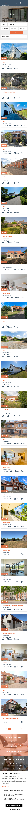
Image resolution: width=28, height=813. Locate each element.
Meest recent (5, 36)
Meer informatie (5, 786)
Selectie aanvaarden (14, 809)
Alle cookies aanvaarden (14, 805)
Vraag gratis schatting (14, 751)
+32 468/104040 (20, 3)
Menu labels (25, 3)
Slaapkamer (5, 28)
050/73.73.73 (16, 3)
